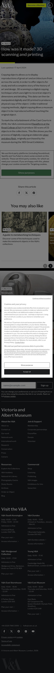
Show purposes (27, 365)
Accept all (27, 372)
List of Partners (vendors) (13, 357)
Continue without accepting (42, 298)
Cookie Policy (20, 342)
